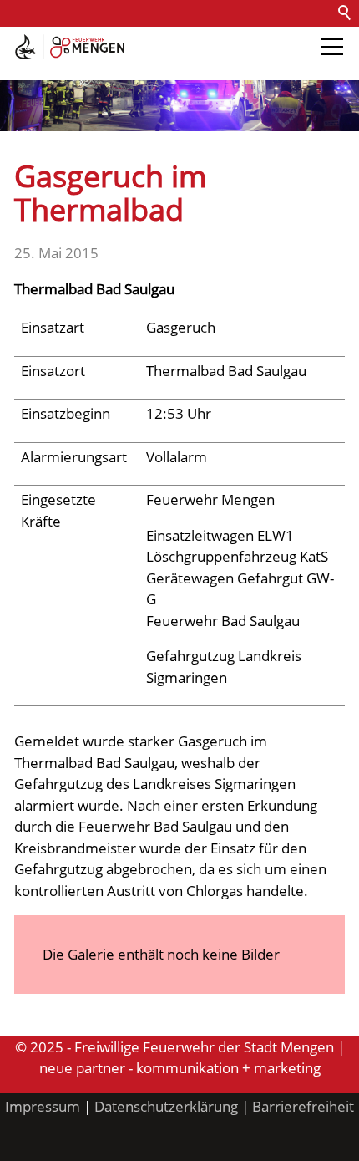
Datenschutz (194, 39)
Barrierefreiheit (297, 39)
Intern (26, 66)
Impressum (42, 1106)
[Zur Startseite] (69, 46)
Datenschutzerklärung (166, 1106)
